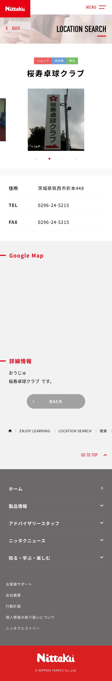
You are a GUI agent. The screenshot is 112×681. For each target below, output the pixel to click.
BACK (16, 28)
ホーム (16, 489)
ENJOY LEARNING (35, 430)
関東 (103, 430)
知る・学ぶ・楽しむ (30, 558)
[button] (36, 158)
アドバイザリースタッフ (34, 523)
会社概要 (13, 595)
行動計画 (13, 606)
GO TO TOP (89, 455)
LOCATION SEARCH (75, 430)
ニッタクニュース (27, 540)
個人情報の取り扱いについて (30, 617)
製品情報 (18, 506)
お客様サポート (19, 584)
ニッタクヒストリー (23, 628)
